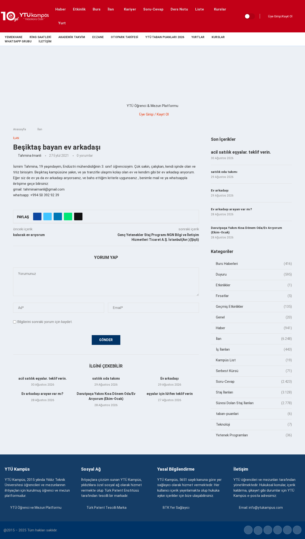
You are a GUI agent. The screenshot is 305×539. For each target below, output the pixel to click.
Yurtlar (197, 37)
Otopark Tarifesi (124, 37)
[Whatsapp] (298, 39)
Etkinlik (79, 9)
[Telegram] (303, 39)
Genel (254, 317)
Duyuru (254, 274)
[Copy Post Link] (78, 216)
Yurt (62, 23)
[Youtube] (292, 39)
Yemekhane (13, 37)
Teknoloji (254, 424)
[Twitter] (276, 39)
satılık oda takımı (106, 378)
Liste (199, 9)
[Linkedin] (287, 39)
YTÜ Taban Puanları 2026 (164, 37)
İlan (111, 9)
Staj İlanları (254, 392)
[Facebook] (270, 39)
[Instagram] (281, 39)
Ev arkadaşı (169, 378)
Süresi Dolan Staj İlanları (254, 403)
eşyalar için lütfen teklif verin (170, 394)
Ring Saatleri (40, 37)
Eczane (98, 37)
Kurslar (220, 9)
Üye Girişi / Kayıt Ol (154, 114)
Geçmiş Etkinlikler (254, 306)
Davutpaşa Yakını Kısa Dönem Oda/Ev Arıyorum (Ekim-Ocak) (246, 230)
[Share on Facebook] (37, 216)
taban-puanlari (254, 414)
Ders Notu (179, 9)
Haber (60, 9)
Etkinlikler (254, 285)
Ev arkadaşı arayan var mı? (42, 394)
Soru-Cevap (153, 9)
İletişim (45, 41)
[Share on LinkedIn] (58, 216)
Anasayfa (19, 129)
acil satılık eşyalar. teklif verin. (42, 378)
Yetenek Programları (254, 435)
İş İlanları (254, 349)
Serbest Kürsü (254, 371)
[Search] (300, 16)
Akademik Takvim (71, 37)
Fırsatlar (254, 296)
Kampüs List (254, 360)
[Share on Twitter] (47, 216)
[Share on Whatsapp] (68, 216)
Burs (97, 9)
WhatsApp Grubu (18, 41)
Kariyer (130, 9)
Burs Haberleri (254, 264)
